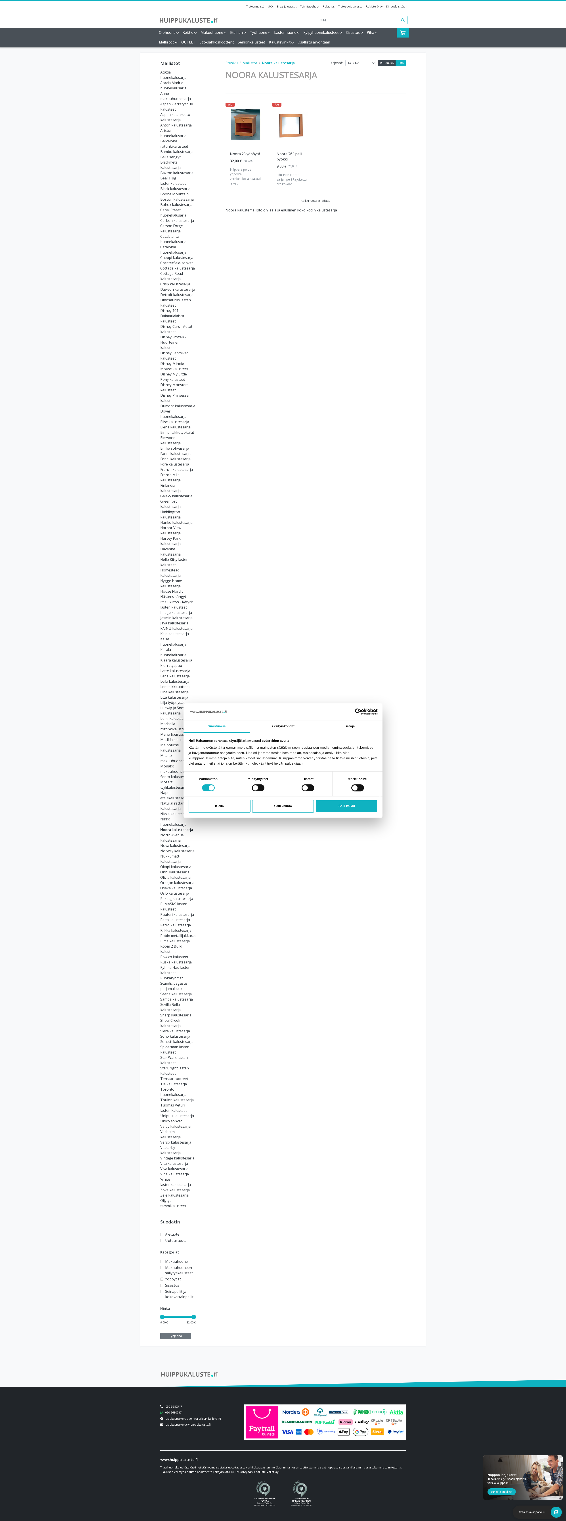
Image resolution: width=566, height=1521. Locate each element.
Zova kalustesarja (175, 1189)
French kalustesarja (176, 469)
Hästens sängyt (173, 596)
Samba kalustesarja (176, 999)
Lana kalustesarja (175, 676)
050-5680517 (174, 1406)
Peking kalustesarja (176, 898)
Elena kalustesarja (175, 427)
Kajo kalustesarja (174, 633)
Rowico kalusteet (174, 956)
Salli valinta (283, 806)
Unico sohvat (171, 1121)
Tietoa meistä (255, 6)
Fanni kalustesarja (175, 453)
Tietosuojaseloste (350, 6)
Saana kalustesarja (176, 993)
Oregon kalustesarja (177, 882)
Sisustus (353, 32)
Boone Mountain (174, 194)
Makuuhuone (212, 32)
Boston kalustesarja (177, 199)
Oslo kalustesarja (174, 893)
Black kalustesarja (175, 188)
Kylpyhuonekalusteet (320, 32)
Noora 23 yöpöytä (245, 153)
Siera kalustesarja (175, 1031)
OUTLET (188, 42)
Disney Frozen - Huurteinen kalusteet (173, 342)
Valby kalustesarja (175, 1126)
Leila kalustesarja (174, 681)
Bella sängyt (170, 157)
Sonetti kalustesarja (176, 1041)
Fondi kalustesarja (175, 458)
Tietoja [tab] (349, 726)
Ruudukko (387, 63)
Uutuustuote (176, 1240)
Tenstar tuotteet (174, 1078)
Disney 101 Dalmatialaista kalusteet (172, 316)
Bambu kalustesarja (176, 151)
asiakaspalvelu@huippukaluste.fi (188, 1425)
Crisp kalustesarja (175, 284)
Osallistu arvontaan (314, 42)
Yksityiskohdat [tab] (283, 726)
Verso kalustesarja (175, 1142)
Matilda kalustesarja (177, 739)
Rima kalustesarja (175, 941)
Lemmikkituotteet (175, 686)
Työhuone (258, 32)
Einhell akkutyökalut (177, 432)
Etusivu (232, 62)
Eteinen (236, 32)
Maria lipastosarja (175, 734)
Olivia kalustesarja (175, 877)
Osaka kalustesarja (176, 888)
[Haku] (402, 20)
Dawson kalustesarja (177, 289)
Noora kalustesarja (176, 829)
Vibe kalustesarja (174, 1174)
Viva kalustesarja (174, 1168)
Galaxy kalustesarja (176, 496)
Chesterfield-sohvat (176, 262)
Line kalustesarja (174, 692)
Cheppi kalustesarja (176, 257)
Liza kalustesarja (174, 697)
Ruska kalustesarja (176, 962)
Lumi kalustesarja (175, 718)
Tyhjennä (175, 1336)
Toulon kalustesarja (177, 1099)
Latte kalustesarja (175, 670)
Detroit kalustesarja (176, 294)
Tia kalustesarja (173, 1084)
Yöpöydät (173, 1279)
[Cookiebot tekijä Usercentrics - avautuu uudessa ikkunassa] (358, 711)
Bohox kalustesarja (176, 204)
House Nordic (171, 591)
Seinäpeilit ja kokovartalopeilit (179, 1294)
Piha (370, 32)
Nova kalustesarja (175, 845)
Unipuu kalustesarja (177, 1115)
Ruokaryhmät (171, 978)
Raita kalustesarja (175, 919)
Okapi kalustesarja (175, 866)
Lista (401, 63)
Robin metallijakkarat (178, 935)
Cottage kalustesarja (177, 268)
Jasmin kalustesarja (176, 617)
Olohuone (167, 32)
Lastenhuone (285, 32)
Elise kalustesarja (174, 421)
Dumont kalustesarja (177, 405)
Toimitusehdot (309, 6)
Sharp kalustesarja (175, 1015)
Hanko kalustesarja (176, 522)
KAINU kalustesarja (176, 628)
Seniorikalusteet (251, 42)
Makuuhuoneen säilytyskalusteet (179, 1270)
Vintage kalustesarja (177, 1158)
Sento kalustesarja (175, 776)
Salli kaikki (346, 806)
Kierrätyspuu (171, 665)
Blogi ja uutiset (286, 6)
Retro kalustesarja (175, 925)
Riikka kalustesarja (175, 930)
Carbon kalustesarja (177, 220)
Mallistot (166, 42)
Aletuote (172, 1234)
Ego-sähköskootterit (216, 42)
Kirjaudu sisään (396, 6)
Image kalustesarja (176, 612)
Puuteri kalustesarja (177, 914)
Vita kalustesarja (174, 1163)
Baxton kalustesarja (176, 172)
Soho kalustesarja (175, 1036)
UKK (270, 6)
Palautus (329, 6)
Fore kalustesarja (174, 464)
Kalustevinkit (280, 42)
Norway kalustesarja (177, 850)
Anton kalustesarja (176, 125)
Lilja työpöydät (172, 702)
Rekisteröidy (374, 6)
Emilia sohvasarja (174, 448)
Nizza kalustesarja (175, 813)
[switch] (258, 787)
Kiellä (219, 806)
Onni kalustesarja (174, 872)
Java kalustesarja (174, 623)
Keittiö (188, 32)
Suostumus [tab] (217, 726)
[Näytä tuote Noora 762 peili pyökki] (292, 125)
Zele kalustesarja (174, 1195)
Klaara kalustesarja (176, 660)
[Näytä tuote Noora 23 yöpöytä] (245, 124)
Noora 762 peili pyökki (289, 156)
